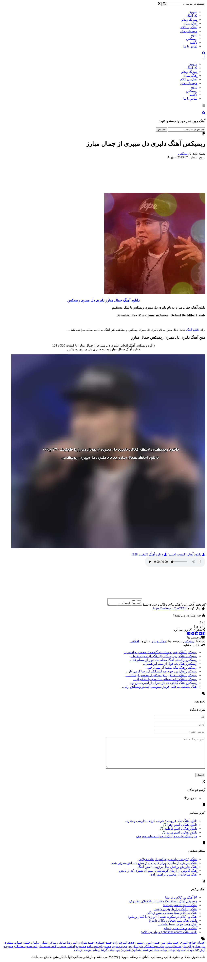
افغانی (134, 641)
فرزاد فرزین (135, 946)
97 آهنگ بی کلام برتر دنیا (181, 897)
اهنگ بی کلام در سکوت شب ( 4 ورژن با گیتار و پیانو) (162, 916)
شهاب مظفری (13, 942)
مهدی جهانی (167, 949)
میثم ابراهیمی (150, 949)
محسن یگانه (59, 946)
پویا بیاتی (114, 949)
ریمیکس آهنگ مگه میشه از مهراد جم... (171, 667)
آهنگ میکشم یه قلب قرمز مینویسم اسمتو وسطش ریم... (159, 686)
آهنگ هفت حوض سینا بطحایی (177, 924)
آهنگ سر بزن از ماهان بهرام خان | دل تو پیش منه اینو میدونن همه (154, 863)
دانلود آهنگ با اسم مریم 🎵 (179, 832)
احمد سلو (173, 942)
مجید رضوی (119, 946)
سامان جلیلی (31, 942)
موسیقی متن (188, 31)
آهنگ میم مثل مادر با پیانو (180, 928)
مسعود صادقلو (23, 946)
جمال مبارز (159, 641)
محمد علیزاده (42, 946)
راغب (76, 942)
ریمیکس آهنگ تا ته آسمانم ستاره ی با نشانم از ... (165, 679)
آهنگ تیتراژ (190, 23)
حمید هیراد (87, 942)
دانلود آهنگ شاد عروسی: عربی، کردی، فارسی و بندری (161, 821)
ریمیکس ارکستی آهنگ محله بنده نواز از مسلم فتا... (163, 660)
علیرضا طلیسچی (176, 946)
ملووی (193, 12)
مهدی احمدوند (185, 949)
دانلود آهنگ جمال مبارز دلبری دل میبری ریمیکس (103, 300)
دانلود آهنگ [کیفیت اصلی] (185, 554)
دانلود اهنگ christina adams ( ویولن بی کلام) (169, 932)
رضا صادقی (64, 942)
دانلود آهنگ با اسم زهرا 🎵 (180, 824)
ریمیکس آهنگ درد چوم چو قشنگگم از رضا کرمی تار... (161, 671)
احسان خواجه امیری (192, 942)
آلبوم (194, 35)
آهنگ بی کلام (188, 27)
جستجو (162, 129)
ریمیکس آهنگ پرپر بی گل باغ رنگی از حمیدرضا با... (164, 656)
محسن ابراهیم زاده (99, 946)
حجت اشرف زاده (124, 942)
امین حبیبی (159, 942)
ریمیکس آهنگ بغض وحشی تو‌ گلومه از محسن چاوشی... (160, 652)
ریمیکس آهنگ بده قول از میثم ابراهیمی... (170, 663)
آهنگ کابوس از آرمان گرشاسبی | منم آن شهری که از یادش (158, 870)
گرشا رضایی (100, 949)
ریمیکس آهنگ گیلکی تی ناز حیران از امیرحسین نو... (163, 683)
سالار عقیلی (48, 942)
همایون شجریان (130, 949)
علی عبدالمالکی (154, 946)
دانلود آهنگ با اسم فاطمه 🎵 (178, 828)
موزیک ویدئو (189, 19)
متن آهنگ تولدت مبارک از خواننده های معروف (166, 836)
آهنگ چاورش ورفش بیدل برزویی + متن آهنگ (167, 866)
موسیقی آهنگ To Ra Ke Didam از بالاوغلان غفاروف (163, 901)
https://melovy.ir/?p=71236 (170, 608)
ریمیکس (191, 38)
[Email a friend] (188, 633)
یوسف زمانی (82, 949)
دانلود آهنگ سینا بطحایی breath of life (173, 920)
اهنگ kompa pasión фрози (180, 905)
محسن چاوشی (76, 946)
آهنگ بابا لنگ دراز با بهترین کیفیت (175, 909)
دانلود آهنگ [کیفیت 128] (148, 554)
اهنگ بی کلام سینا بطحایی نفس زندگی (172, 913)
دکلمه (193, 42)
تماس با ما (190, 46)
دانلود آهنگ (192, 329)
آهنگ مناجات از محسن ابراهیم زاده (174, 874)
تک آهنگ (192, 15)
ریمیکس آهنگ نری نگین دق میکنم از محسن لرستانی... (161, 675)
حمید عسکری (103, 942)
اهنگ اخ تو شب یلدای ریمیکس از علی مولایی (168, 859)
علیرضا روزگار (196, 946)
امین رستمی (144, 942)
